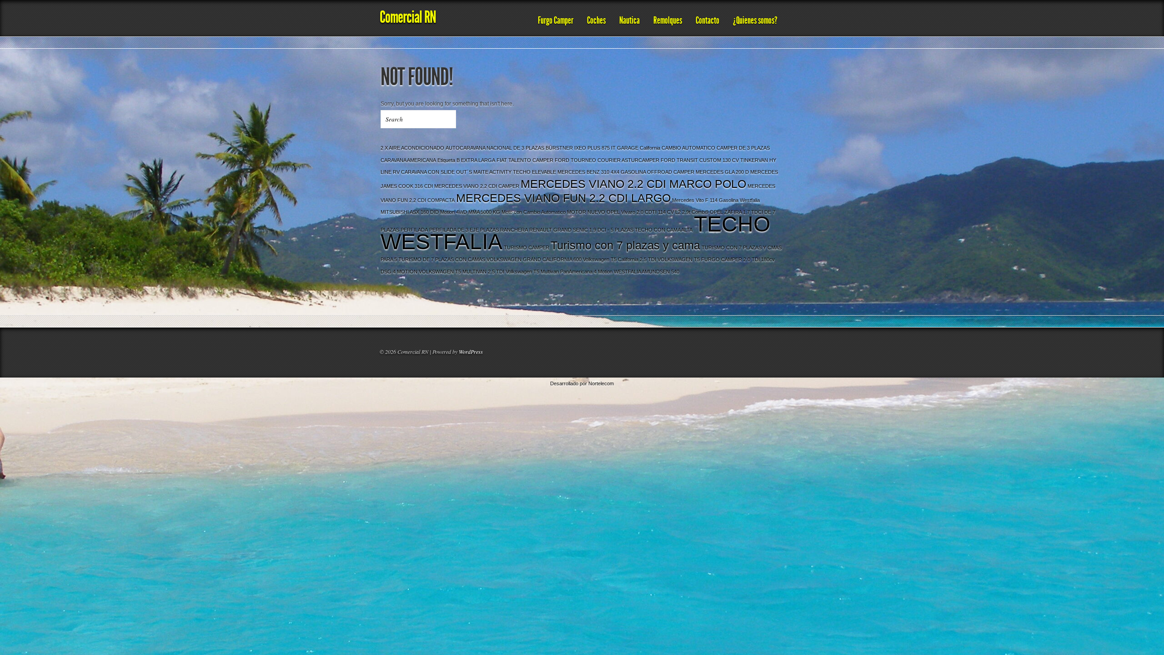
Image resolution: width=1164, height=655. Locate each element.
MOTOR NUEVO (586, 212)
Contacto (707, 20)
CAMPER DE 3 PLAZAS (743, 148)
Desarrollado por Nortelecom (582, 383)
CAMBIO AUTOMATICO (688, 148)
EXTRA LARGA (478, 160)
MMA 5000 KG (484, 212)
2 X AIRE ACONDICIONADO (412, 148)
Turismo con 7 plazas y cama (625, 245)
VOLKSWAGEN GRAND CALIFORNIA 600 (534, 259)
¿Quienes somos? (755, 20)
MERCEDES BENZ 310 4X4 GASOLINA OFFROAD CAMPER (625, 172)
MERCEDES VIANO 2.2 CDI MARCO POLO (633, 184)
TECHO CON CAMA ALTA (663, 229)
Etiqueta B (448, 160)
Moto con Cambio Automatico (534, 212)
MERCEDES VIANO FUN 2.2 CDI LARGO (563, 198)
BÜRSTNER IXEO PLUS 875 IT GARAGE (592, 148)
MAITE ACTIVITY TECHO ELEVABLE (514, 172)
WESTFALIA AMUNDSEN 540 (646, 271)
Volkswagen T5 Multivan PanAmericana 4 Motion (559, 271)
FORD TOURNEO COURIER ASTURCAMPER (607, 160)
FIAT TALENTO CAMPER (525, 160)
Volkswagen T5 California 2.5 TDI (619, 259)
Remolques (667, 20)
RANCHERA (514, 229)
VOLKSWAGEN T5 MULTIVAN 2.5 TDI (461, 271)
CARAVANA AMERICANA (408, 160)
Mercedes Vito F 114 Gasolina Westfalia (716, 200)
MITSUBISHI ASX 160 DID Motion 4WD (424, 212)
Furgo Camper (555, 20)
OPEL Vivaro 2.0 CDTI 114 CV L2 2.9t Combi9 (657, 212)
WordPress (471, 351)
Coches (596, 20)
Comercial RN (408, 17)
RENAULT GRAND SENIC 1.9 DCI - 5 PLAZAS (581, 229)
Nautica (629, 20)
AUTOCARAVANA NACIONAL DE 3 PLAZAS (495, 148)
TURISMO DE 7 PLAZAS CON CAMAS (441, 259)
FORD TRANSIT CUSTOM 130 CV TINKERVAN (714, 160)
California (650, 148)
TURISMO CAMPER (526, 247)
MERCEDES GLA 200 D (722, 172)
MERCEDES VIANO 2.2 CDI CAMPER (476, 186)
